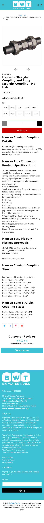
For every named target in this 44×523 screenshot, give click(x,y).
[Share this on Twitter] (4, 326)
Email (5, 479)
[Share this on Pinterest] (16, 326)
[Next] (28, 69)
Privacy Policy (7, 462)
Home (20, 15)
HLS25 (36, 114)
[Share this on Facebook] (10, 326)
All (25, 15)
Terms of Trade (8, 460)
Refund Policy (7, 457)
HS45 (5, 114)
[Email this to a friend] (22, 326)
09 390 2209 (16, 391)
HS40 (34, 108)
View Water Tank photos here (13, 450)
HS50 (12, 114)
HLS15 (20, 114)
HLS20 (28, 114)
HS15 (5, 108)
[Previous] (16, 69)
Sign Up (22, 490)
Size (3, 103)
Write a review (22, 350)
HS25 (19, 108)
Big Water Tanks (14, 503)
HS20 (12, 108)
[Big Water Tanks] (22, 5)
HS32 (27, 108)
